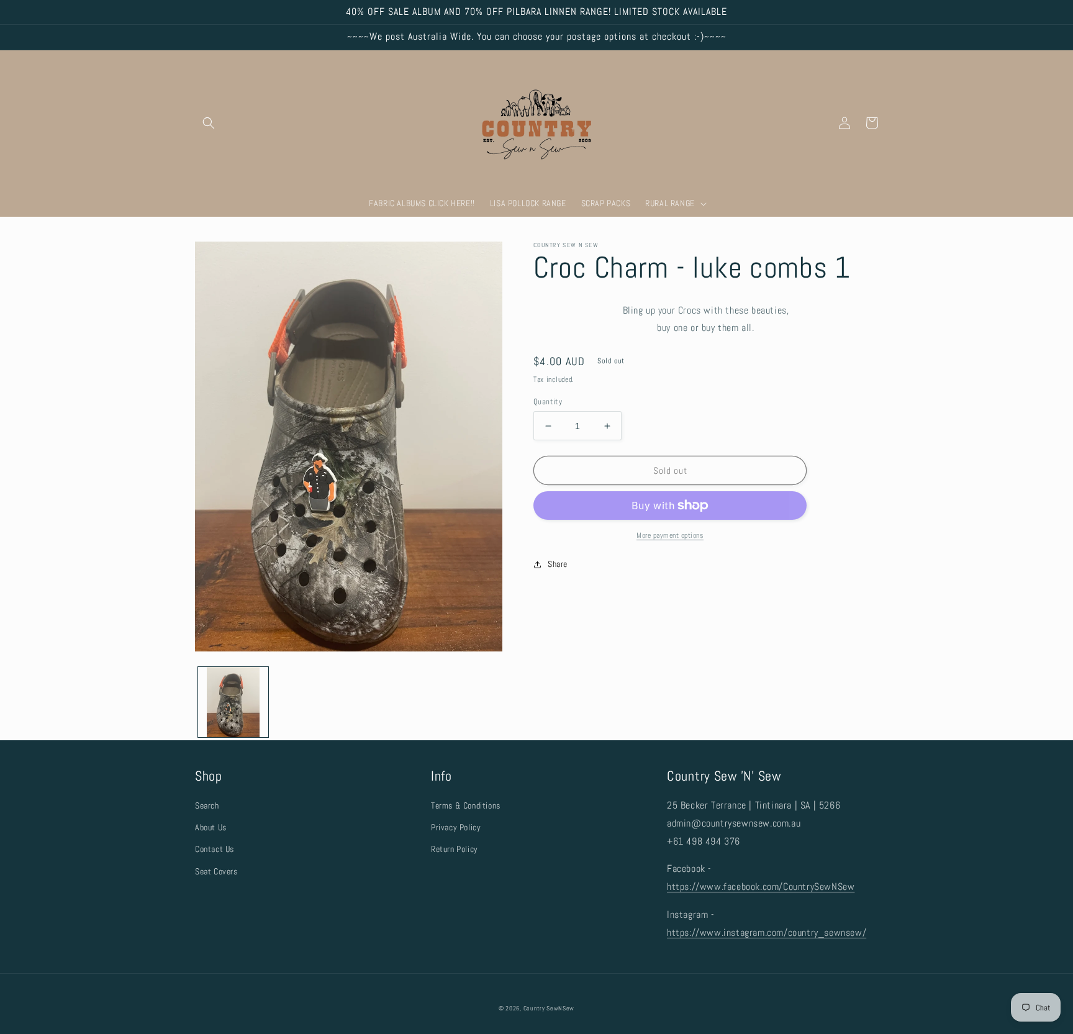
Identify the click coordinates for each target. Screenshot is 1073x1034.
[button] (208, 123)
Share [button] (558, 563)
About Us (211, 827)
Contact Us (214, 849)
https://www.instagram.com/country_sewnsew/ (766, 932)
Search (207, 805)
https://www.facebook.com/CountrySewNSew (760, 886)
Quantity (547, 401)
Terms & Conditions (465, 805)
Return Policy (454, 849)
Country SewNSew (549, 1008)
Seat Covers (216, 871)
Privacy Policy (456, 827)
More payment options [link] (670, 535)
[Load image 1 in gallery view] (233, 702)
